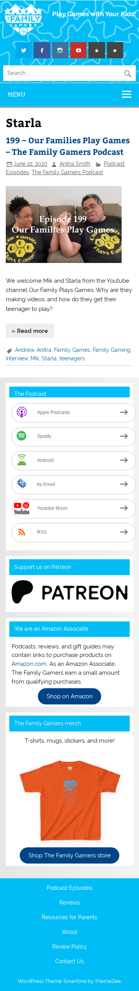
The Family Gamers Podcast (67, 172)
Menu (16, 94)
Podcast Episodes (69, 888)
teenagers (72, 358)
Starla (49, 358)
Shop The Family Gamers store (70, 855)
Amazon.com (29, 663)
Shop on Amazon (70, 696)
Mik (35, 358)
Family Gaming (112, 350)
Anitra (44, 350)
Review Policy (69, 947)
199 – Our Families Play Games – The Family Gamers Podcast (68, 145)
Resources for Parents (69, 917)
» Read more (30, 331)
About (69, 932)
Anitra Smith (74, 164)
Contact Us (69, 961)
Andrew (24, 350)
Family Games (72, 350)
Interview (17, 358)
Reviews (69, 903)
